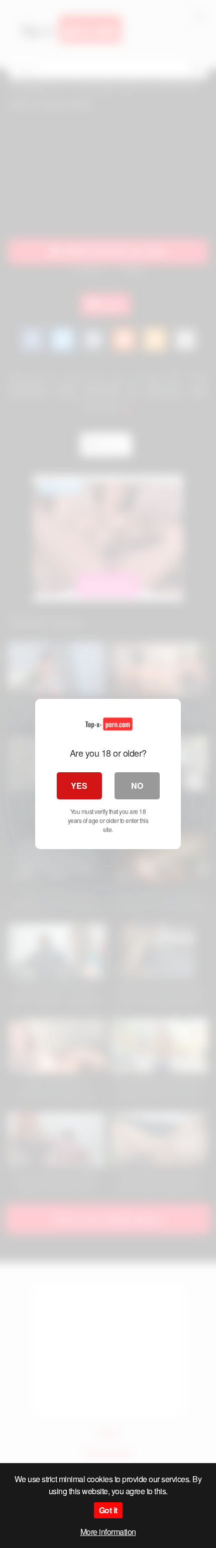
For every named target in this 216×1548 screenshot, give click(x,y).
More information (108, 1531)
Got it (108, 1510)
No (137, 785)
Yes (79, 785)
